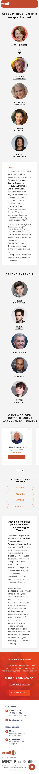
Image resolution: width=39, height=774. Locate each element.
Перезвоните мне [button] (19, 693)
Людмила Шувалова (17, 186)
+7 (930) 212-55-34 (16, 713)
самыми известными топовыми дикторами (18, 556)
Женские (20, 494)
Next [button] (23, 470)
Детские (20, 500)
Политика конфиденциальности (18, 770)
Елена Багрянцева (16, 189)
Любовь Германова (16, 180)
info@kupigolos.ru (19, 684)
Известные (20, 506)
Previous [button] (18, 470)
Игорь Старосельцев (16, 447)
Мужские (20, 488)
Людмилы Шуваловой (18, 544)
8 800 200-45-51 (19, 678)
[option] (17, 446)
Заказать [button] (17, 457)
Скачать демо (16, 452)
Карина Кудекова (16, 183)
